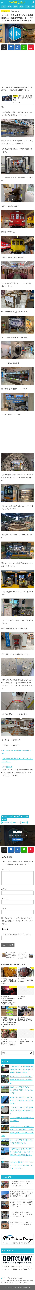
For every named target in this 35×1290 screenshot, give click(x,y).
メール (4, 899)
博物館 (17, 816)
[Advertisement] (17, 68)
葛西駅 (25, 822)
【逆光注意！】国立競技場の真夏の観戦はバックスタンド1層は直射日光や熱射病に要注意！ (22, 1069)
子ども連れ (25, 816)
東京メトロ (17, 822)
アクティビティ (6, 11)
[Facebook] (17, 839)
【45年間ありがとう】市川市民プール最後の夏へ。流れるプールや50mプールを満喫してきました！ (17, 1153)
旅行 (21, 6)
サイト (3, 908)
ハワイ (27, 6)
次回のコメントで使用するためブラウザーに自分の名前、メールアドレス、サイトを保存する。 (17, 921)
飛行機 (15, 6)
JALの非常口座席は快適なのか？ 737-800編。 (22, 1119)
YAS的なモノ (17, 2)
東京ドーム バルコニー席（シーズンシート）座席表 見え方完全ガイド (22, 1100)
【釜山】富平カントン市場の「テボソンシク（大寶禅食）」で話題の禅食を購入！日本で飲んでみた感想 (17, 1131)
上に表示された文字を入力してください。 (16, 934)
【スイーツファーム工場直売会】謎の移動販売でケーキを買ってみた (22, 1110)
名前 (4, 889)
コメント (5, 870)
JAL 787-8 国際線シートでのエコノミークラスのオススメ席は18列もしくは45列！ (21, 1165)
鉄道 (9, 6)
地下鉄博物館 (7, 767)
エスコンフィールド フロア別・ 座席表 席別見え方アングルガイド (21, 1080)
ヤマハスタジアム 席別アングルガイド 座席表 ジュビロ (21, 1141)
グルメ (4, 6)
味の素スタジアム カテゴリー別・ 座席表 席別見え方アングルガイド (21, 1090)
